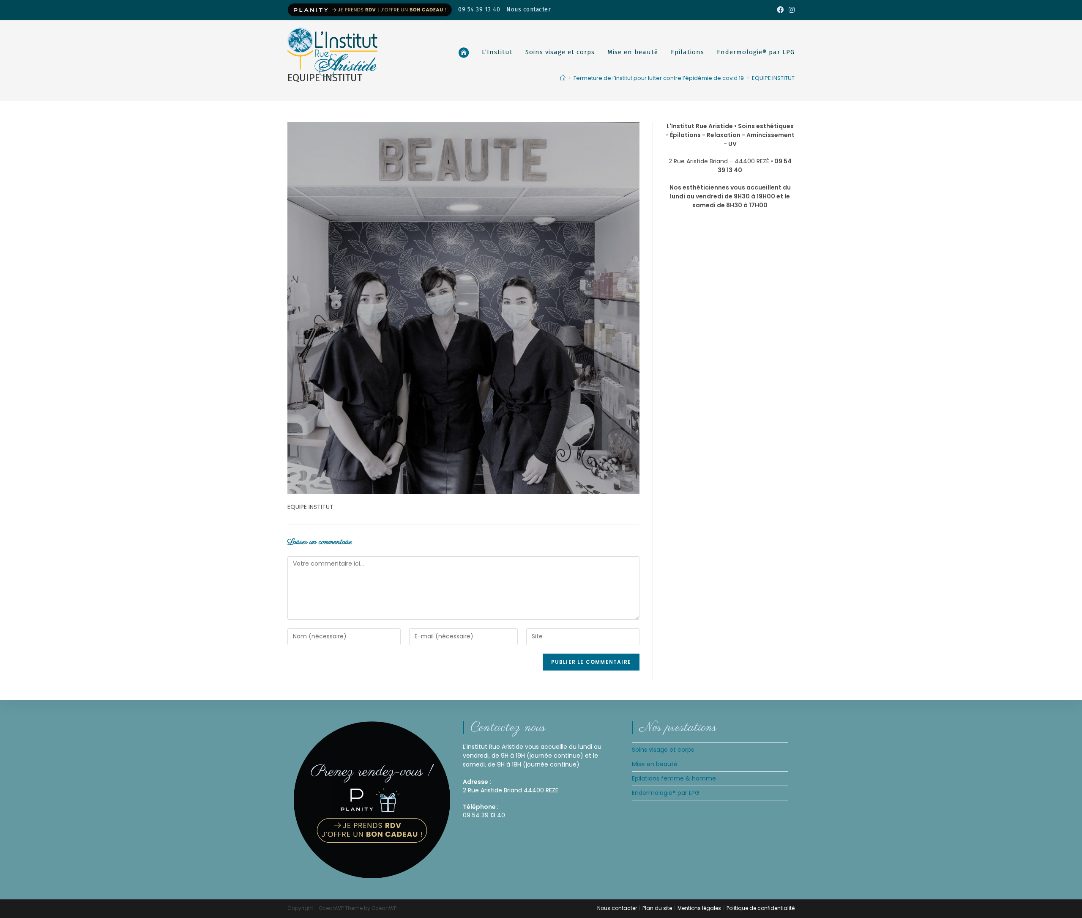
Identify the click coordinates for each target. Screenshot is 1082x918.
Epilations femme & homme (674, 778)
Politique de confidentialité (761, 908)
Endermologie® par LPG (665, 793)
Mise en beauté (655, 764)
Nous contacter (528, 9)
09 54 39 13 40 (479, 9)
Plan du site (657, 908)
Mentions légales (699, 908)
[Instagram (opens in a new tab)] (790, 10)
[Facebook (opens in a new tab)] (780, 10)
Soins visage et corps (663, 749)
